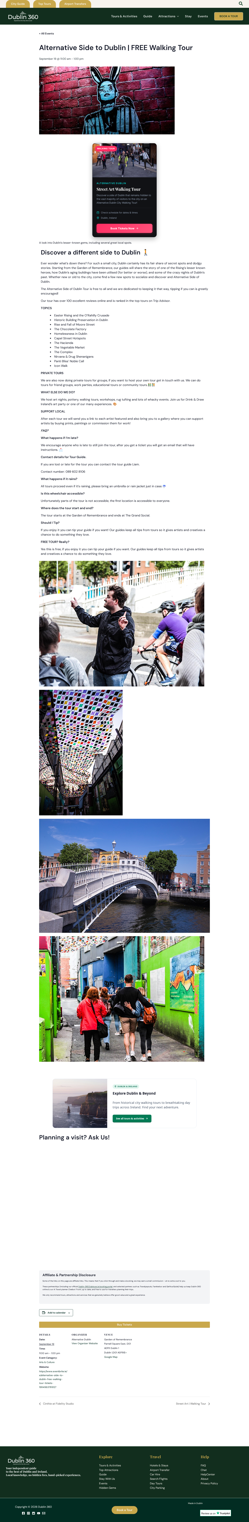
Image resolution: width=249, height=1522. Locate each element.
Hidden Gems (107, 1488)
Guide (103, 1474)
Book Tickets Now (122, 228)
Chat (204, 1470)
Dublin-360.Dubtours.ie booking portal (95, 1286)
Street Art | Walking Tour (191, 1403)
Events (103, 1483)
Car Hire (155, 1474)
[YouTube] (38, 1513)
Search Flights (159, 1479)
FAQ (203, 1465)
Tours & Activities (110, 1465)
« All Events (46, 33)
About (204, 1479)
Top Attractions (108, 1470)
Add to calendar (57, 1312)
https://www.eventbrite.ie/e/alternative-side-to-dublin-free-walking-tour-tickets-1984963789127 (53, 1379)
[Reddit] (33, 1513)
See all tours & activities (130, 1118)
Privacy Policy (209, 1483)
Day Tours (156, 1483)
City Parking (157, 1488)
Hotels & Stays (159, 1465)
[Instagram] (28, 1513)
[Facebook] (23, 1513)
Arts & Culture (47, 1362)
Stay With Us (107, 1479)
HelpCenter (208, 1474)
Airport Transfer (160, 1470)
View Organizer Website (85, 1343)
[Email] (43, 1513)
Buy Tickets (124, 1324)
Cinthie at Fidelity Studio (58, 1403)
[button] (18, 4)
